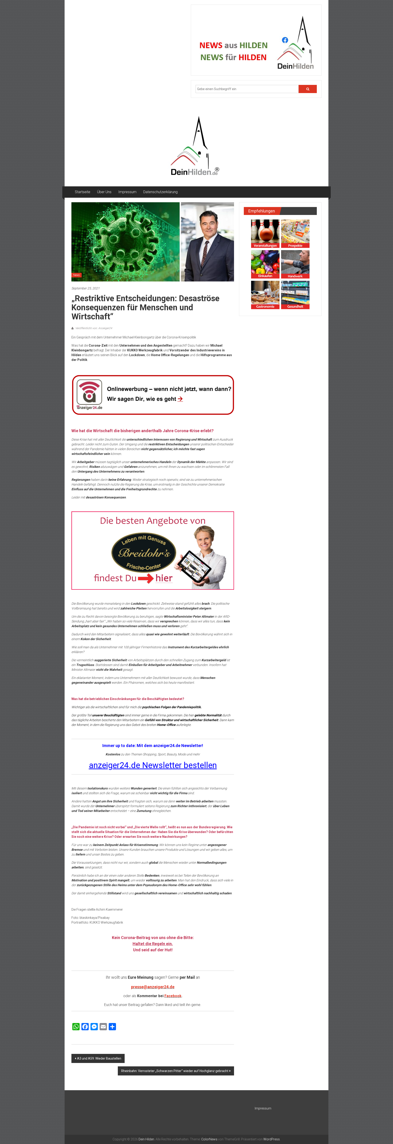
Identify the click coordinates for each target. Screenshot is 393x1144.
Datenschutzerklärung (160, 192)
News (76, 275)
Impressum (127, 192)
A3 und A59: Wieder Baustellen (99, 1058)
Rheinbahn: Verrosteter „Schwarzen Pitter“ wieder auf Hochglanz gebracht (174, 1071)
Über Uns (104, 192)
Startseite (82, 192)
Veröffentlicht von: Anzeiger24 (93, 328)
